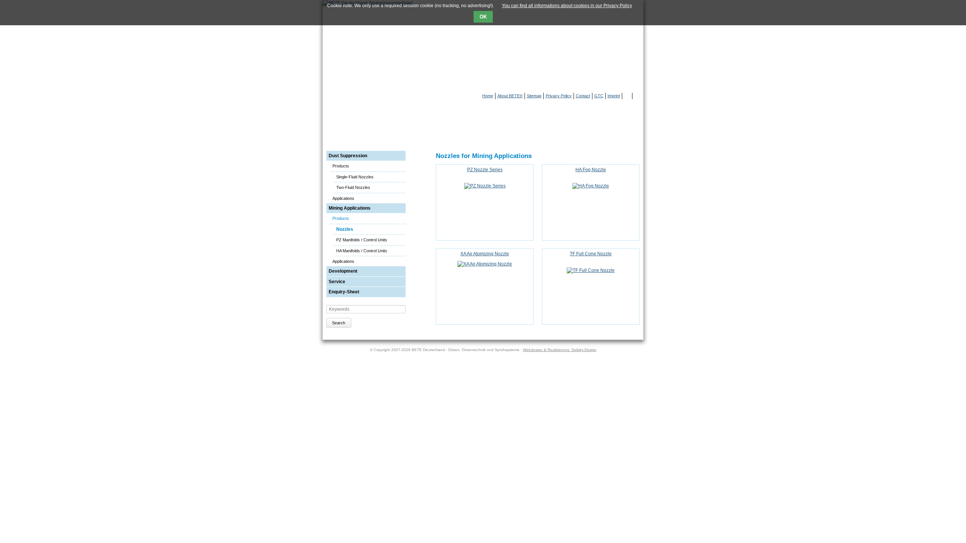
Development (343, 271)
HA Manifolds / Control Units (361, 250)
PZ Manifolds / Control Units (361, 240)
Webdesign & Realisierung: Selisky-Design (560, 350)
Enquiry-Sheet (344, 292)
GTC (598, 96)
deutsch (628, 96)
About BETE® (510, 96)
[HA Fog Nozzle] (590, 186)
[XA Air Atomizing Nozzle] (484, 264)
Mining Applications (350, 208)
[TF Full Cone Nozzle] (591, 270)
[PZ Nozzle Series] (485, 186)
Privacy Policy (559, 96)
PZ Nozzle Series (485, 169)
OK (483, 17)
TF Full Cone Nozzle (591, 253)
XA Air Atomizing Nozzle (484, 253)
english (637, 96)
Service (337, 281)
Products (340, 166)
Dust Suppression (348, 155)
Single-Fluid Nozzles (355, 177)
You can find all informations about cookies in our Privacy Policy (567, 5)
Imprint (614, 96)
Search (338, 323)
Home (487, 96)
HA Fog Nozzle (590, 169)
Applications (343, 198)
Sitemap (534, 96)
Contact (583, 96)
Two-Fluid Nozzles (353, 187)
